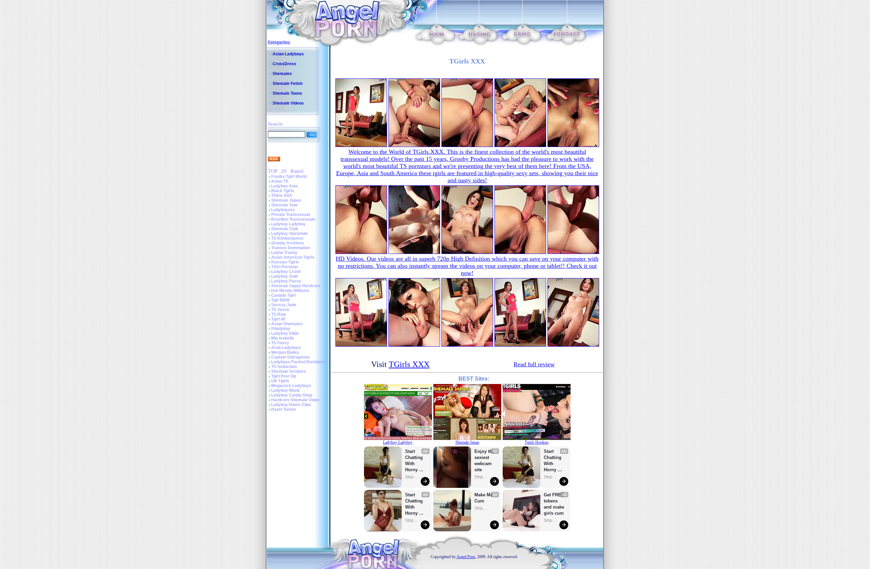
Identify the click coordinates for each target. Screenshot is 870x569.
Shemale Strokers (288, 371)
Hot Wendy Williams (290, 290)
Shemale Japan (286, 200)
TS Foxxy (280, 343)
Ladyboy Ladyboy (288, 224)
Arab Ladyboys (286, 347)
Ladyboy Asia (284, 186)
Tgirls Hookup (537, 442)
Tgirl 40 (278, 319)
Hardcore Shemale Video (295, 400)
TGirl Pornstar (284, 266)
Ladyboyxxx (283, 209)
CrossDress (284, 63)
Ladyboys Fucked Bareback (298, 362)
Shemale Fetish (287, 83)
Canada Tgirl (283, 295)
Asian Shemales (287, 324)
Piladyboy (280, 328)
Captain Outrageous (290, 357)
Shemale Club (284, 228)
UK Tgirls (280, 381)
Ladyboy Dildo (285, 333)
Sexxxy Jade (283, 304)
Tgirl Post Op (283, 376)
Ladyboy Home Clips (291, 404)
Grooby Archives (287, 243)
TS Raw (278, 314)
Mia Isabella (282, 338)
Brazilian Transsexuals (293, 219)
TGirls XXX (281, 195)
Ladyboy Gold (284, 276)
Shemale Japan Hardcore (295, 285)
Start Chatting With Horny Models (414, 461)
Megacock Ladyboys (291, 385)
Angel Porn (465, 556)
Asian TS (280, 181)
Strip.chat (412, 477)
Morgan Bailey (285, 352)
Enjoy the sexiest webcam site (484, 460)
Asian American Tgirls (292, 257)
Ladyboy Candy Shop (291, 395)
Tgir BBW (280, 300)
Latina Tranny (284, 252)
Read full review (534, 364)
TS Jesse (280, 309)
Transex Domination (290, 247)
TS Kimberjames (287, 238)
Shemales (282, 73)
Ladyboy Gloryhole (289, 233)
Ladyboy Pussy (286, 281)
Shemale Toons (287, 93)
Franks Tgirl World (289, 176)
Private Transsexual (290, 214)
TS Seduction (284, 366)
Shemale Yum (284, 205)
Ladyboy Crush (286, 271)
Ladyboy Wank (285, 390)
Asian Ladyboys (288, 54)
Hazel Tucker (283, 409)
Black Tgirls (282, 190)
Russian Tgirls (285, 262)
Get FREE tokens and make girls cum (554, 504)
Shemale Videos (288, 103)
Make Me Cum (484, 497)
